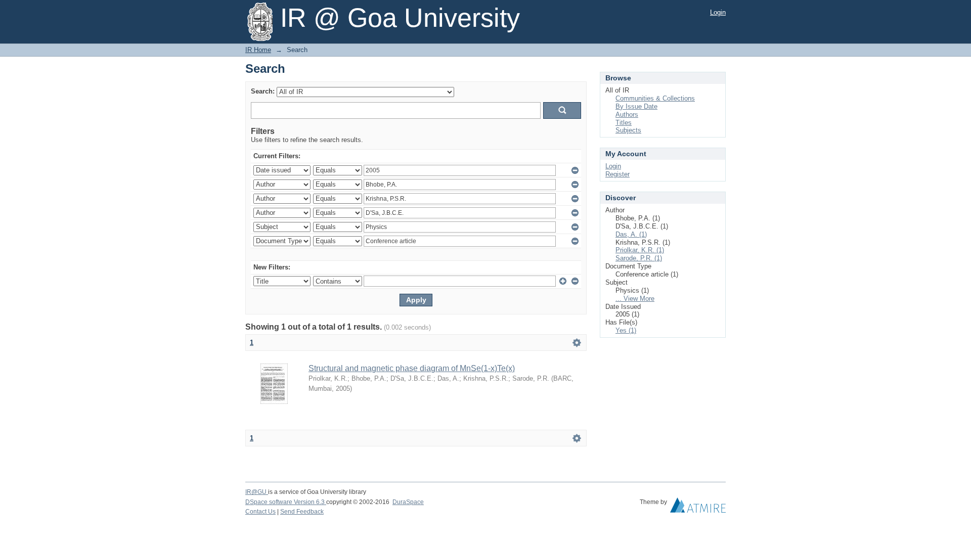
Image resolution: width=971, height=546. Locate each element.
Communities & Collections (655, 98)
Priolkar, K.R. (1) (639, 250)
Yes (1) (625, 330)
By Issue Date (636, 106)
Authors (626, 114)
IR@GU (256, 491)
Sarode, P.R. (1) (638, 258)
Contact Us (260, 511)
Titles (623, 122)
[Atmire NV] (698, 507)
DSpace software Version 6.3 (285, 502)
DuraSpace (408, 502)
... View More (634, 298)
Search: (263, 91)
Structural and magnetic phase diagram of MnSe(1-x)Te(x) (411, 368)
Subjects (628, 130)
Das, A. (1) (631, 234)
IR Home (258, 50)
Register (617, 174)
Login (718, 12)
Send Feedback (302, 511)
